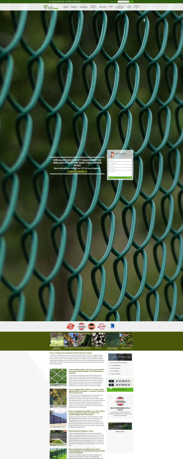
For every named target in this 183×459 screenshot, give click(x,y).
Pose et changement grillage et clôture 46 (119, 7)
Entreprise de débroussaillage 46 (83, 7)
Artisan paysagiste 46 (129, 7)
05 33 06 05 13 (57, 2)
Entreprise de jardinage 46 (74, 7)
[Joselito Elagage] (51, 6)
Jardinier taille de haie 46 (136, 7)
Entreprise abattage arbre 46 (93, 7)
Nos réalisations (77, 171)
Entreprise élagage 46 (65, 7)
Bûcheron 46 (111, 7)
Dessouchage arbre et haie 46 (102, 7)
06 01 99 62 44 (73, 2)
